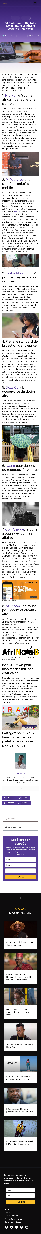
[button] (35, 3)
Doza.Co (12, 387)
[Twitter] (21, 788)
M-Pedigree (15, 179)
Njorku (10, 95)
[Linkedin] (21, 1227)
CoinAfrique (14, 529)
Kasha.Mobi (15, 273)
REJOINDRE (21, 1202)
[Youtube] (26, 1227)
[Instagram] (16, 1227)
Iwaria (10, 465)
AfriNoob (13, 606)
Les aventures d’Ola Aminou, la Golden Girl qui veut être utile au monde (20, 1012)
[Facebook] (19, 788)
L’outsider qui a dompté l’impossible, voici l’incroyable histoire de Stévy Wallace (19, 977)
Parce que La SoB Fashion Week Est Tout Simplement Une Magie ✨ (20, 1144)
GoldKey (17, 212)
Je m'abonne (20, 877)
